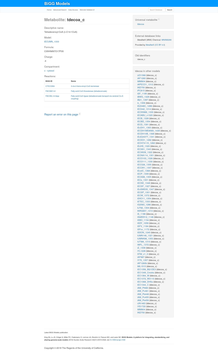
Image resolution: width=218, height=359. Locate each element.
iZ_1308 (141, 247)
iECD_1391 (143, 124)
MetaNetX (150, 44)
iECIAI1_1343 (144, 149)
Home (49, 10)
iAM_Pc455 (143, 297)
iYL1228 (141, 250)
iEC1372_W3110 (146, 278)
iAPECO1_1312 (145, 84)
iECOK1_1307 (144, 167)
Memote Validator (86, 10)
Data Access (73, 10)
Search (169, 10)
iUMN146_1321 (145, 235)
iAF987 (141, 256)
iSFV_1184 (143, 226)
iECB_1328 (143, 118)
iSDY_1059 (143, 222)
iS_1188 (141, 213)
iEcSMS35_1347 (146, 189)
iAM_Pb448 (143, 293)
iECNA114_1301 (146, 155)
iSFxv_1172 (143, 229)
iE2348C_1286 (145, 105)
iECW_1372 (143, 195)
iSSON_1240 (144, 232)
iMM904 (141, 81)
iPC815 (141, 90)
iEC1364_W (143, 275)
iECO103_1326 (145, 158)
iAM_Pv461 (143, 290)
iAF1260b (142, 263)
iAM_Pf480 (143, 287)
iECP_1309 (143, 173)
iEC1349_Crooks (146, 272)
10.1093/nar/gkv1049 (117, 340)
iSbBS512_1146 (145, 216)
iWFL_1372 (143, 244)
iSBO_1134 (143, 219)
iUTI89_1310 (144, 241)
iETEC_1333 (144, 201)
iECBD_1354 (144, 121)
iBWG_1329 (143, 96)
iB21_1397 (143, 99)
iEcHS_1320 (143, 145)
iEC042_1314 (144, 108)
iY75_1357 (143, 260)
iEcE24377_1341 (146, 136)
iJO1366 (141, 75)
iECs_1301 (143, 179)
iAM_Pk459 (143, 300)
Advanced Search (60, 10)
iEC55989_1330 (145, 111)
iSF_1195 (142, 93)
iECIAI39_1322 (145, 152)
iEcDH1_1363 (144, 127)
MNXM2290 (166, 39)
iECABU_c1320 (145, 115)
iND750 (141, 87)
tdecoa (140, 23)
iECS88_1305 (144, 176)
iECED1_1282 (144, 139)
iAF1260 (141, 78)
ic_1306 (141, 102)
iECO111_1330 (145, 161)
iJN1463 (141, 303)
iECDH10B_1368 (146, 133)
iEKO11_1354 (144, 198)
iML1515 (141, 266)
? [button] (79, 114)
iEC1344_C (143, 284)
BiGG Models (57, 3)
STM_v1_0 (143, 253)
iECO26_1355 (144, 164)
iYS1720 (141, 306)
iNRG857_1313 (145, 210)
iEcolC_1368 (144, 170)
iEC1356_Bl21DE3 (146, 269)
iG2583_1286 (144, 204)
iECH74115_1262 (146, 142)
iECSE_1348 (144, 182)
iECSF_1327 (144, 186)
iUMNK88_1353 (145, 238)
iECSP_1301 (144, 192)
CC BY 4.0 (159, 44)
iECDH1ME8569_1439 (148, 130)
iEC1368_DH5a (145, 281)
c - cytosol (49, 70)
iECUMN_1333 (51, 41)
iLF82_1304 (143, 207)
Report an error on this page (61, 114)
